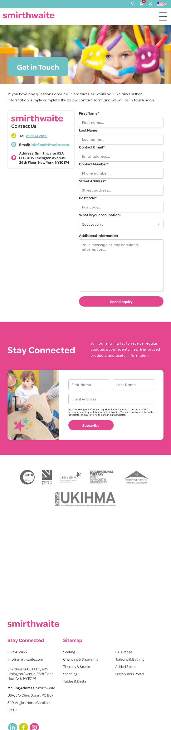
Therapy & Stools (76, 666)
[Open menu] (163, 17)
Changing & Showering (80, 659)
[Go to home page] (29, 15)
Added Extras (125, 666)
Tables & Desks (75, 681)
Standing (70, 673)
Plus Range (123, 651)
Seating (69, 651)
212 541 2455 (36, 135)
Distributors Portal (129, 673)
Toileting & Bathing (129, 659)
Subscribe (90, 425)
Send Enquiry (121, 301)
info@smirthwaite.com (50, 144)
